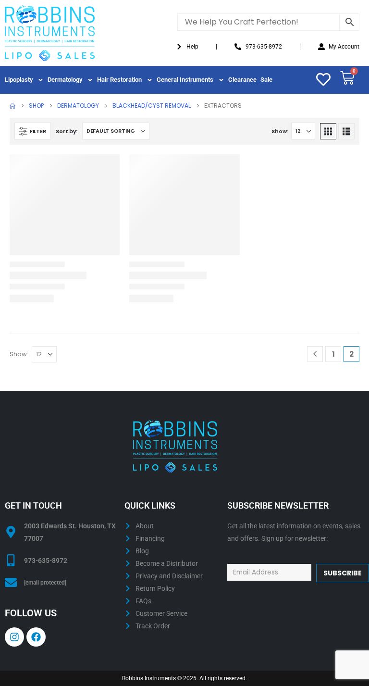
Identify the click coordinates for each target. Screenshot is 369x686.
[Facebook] (36, 637)
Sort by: (66, 131)
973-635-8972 (45, 560)
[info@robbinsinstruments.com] (11, 582)
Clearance (242, 79)
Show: (279, 131)
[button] (32, 131)
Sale (266, 79)
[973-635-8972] (11, 560)
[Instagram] (14, 637)
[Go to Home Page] (12, 106)
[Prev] (315, 354)
